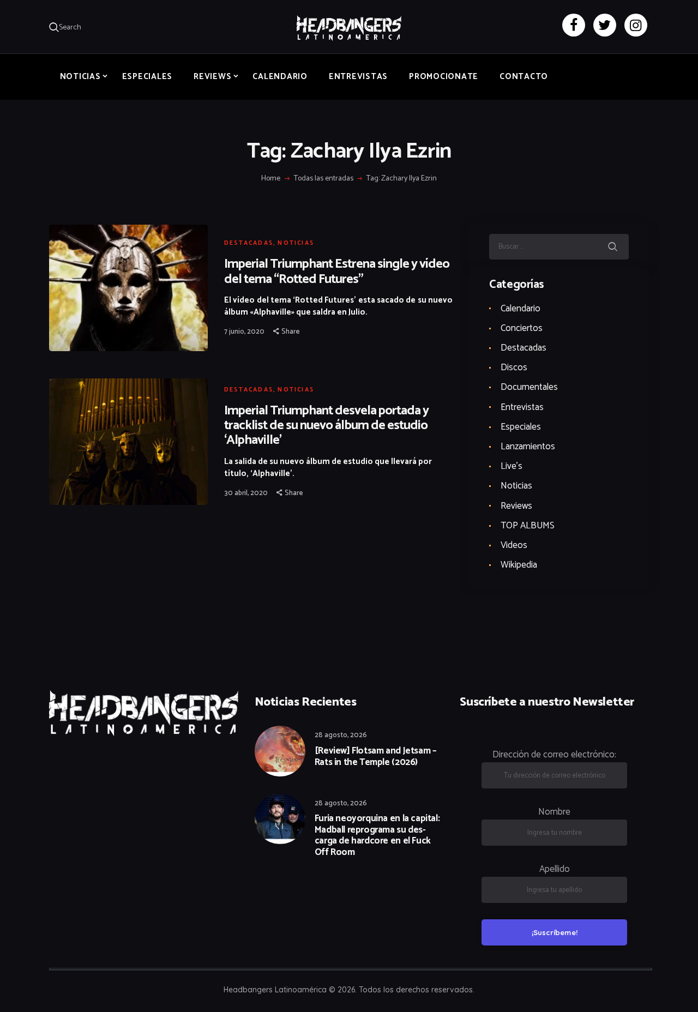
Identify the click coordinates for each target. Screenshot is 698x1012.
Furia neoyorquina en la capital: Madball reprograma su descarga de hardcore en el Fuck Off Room (377, 835)
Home (270, 179)
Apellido (554, 869)
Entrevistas (522, 407)
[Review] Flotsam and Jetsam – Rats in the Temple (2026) (376, 756)
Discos (514, 367)
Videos (514, 545)
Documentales (529, 387)
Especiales (521, 427)
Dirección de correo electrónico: (554, 754)
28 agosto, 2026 (341, 735)
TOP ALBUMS (528, 525)
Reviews (516, 506)
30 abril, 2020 (246, 493)
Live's (511, 466)
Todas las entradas (323, 178)
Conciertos (522, 328)
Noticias (296, 243)
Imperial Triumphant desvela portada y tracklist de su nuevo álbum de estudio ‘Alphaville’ (326, 425)
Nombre (554, 812)
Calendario (520, 308)
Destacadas (248, 243)
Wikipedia (519, 565)
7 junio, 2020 (244, 332)
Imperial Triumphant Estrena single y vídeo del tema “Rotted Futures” (336, 271)
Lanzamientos (528, 446)
